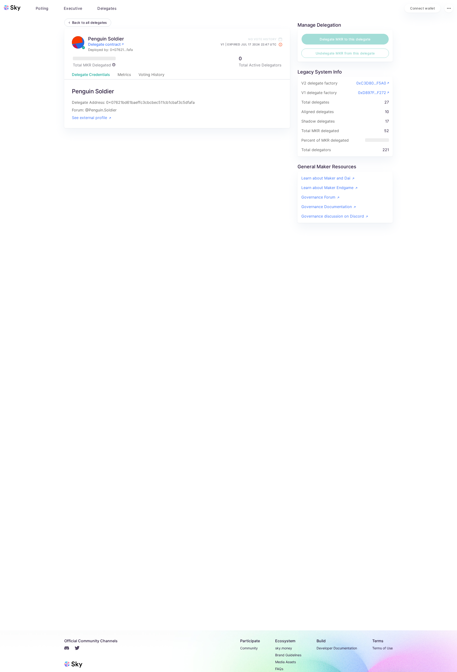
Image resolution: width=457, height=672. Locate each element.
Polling (42, 8)
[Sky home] (12, 8)
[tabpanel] (177, 104)
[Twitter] (80, 649)
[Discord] (69, 649)
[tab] (91, 74)
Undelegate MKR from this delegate (345, 53)
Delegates (106, 8)
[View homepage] (12, 8)
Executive (73, 8)
